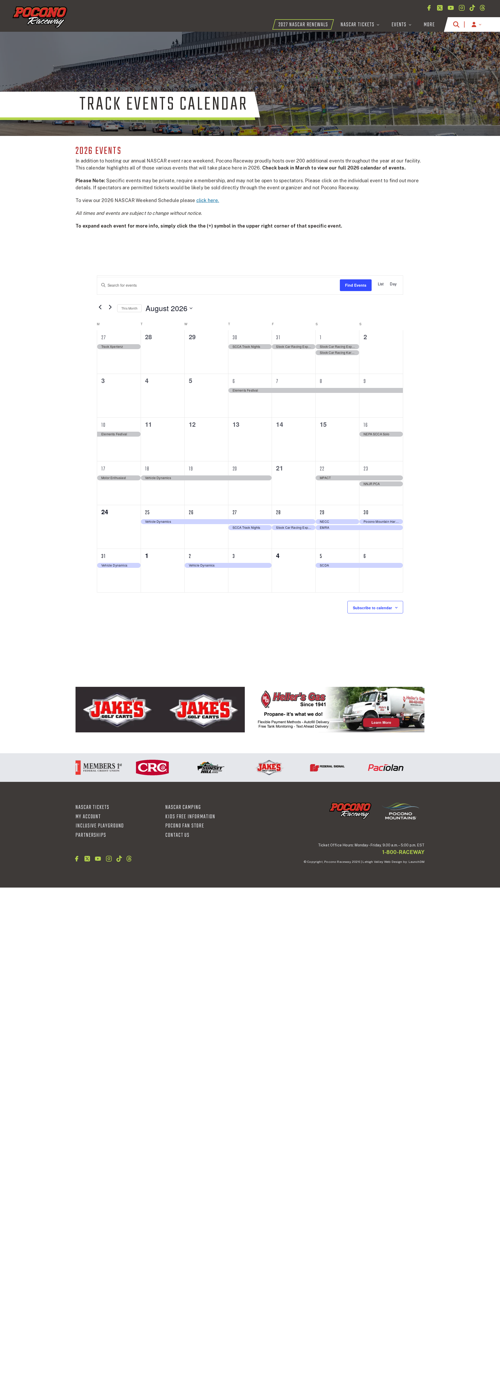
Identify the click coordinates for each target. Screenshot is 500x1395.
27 (103, 337)
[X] (440, 8)
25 (147, 512)
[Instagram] (462, 8)
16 (366, 425)
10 (103, 425)
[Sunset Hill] (189, 767)
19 (191, 468)
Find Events (355, 285)
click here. (207, 200)
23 (366, 468)
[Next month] (110, 307)
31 (278, 337)
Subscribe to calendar (372, 607)
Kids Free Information (190, 816)
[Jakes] (160, 710)
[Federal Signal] (306, 767)
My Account (88, 816)
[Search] (456, 24)
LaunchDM (416, 862)
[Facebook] (429, 8)
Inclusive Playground (100, 825)
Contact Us (177, 835)
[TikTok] (472, 8)
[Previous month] (100, 307)
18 (147, 468)
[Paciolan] (364, 767)
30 (235, 337)
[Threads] (482, 8)
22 (322, 468)
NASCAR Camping (183, 807)
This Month (129, 308)
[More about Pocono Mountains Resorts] (400, 811)
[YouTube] (451, 8)
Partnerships (91, 835)
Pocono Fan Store (184, 825)
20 (235, 468)
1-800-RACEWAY (403, 852)
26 (191, 512)
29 (322, 512)
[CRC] (131, 767)
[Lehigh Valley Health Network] (422, 767)
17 (103, 468)
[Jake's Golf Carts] (247, 767)
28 (278, 512)
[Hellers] (339, 710)
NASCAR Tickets (92, 807)
